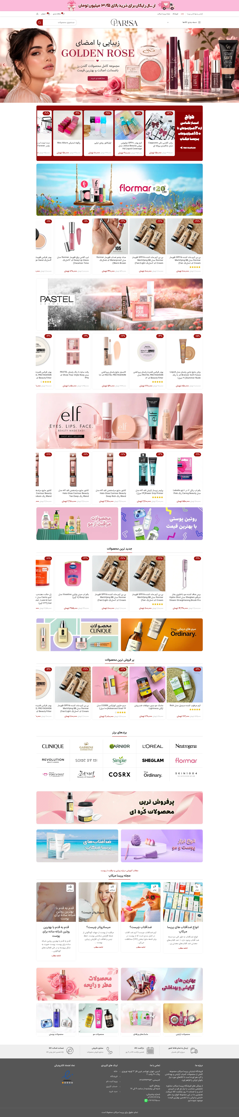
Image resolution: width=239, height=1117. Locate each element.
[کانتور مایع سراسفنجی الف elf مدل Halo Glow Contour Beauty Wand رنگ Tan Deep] (73, 469)
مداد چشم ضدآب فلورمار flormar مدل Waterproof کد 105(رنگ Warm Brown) (111, 260)
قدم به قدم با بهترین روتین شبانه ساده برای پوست (56, 931)
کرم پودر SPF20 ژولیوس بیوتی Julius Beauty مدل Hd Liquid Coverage (130, 145)
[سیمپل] (119, 760)
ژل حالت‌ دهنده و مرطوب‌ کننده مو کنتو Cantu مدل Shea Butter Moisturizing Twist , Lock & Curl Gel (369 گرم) (35, 599)
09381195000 (154, 1100)
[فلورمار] (186, 760)
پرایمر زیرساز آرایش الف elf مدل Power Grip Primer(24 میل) (149, 492)
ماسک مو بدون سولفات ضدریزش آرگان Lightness (148, 707)
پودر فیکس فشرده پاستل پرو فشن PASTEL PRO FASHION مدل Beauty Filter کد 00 (36, 375)
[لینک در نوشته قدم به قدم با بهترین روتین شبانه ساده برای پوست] (56, 902)
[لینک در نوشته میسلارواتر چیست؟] (98, 902)
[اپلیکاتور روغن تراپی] (98, 125)
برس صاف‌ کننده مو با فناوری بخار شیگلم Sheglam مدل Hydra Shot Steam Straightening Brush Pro (185, 597)
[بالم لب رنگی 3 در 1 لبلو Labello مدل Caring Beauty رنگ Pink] (185, 469)
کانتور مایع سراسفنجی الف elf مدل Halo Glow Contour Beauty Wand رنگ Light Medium (36, 493)
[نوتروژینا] (186, 746)
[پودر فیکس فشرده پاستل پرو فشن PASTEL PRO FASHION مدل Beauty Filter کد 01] (36, 684)
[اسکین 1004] (186, 774)
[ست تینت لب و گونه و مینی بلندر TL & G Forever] (37, 125)
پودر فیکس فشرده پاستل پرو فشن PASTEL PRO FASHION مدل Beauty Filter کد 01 (36, 708)
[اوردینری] (152, 774)
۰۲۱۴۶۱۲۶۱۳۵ (154, 1097)
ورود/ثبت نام (111, 1081)
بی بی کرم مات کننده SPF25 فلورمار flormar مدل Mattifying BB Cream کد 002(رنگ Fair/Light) (147, 260)
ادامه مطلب (183, 948)
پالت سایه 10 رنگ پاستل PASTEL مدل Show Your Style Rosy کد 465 (74, 375)
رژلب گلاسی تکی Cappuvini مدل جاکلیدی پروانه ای (160, 144)
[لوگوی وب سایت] (123, 22)
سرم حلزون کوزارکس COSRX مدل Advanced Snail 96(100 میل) (111, 707)
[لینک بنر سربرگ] (119, 5)
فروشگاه (113, 1076)
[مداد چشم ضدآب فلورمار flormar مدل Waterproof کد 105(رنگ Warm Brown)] (110, 236)
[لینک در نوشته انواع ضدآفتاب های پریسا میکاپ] (183, 902)
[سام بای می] (86, 760)
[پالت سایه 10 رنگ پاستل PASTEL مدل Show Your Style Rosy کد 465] (73, 351)
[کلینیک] (53, 746)
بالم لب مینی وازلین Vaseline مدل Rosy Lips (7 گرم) (73, 596)
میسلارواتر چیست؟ (98, 927)
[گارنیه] (119, 746)
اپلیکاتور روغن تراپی (102, 143)
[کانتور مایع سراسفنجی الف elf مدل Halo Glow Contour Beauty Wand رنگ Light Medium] (36, 469)
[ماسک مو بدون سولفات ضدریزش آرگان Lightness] (147, 684)
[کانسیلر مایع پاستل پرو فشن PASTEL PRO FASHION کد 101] (110, 351)
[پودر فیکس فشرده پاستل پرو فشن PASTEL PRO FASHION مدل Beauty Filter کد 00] (36, 351)
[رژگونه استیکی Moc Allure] (67, 125)
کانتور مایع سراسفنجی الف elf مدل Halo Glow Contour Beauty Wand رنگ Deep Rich (111, 493)
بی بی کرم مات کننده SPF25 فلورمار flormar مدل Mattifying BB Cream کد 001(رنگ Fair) (185, 260)
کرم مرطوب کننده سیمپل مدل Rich (185, 705)
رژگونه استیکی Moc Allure (68, 143)
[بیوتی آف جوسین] (86, 774)
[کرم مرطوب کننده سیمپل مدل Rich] (185, 684)
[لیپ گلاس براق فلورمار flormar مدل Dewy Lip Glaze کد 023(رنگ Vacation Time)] (73, 236)
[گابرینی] (86, 746)
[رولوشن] (53, 760)
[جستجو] (39, 22)
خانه (115, 1071)
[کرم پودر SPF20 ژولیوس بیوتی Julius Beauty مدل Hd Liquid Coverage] (129, 125)
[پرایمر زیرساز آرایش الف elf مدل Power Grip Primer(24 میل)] (147, 469)
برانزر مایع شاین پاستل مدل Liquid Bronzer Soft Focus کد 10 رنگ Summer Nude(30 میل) (185, 375)
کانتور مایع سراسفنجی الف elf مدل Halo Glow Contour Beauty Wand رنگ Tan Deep (73, 493)
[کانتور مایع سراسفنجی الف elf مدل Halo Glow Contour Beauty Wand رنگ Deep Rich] (110, 469)
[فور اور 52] (53, 774)
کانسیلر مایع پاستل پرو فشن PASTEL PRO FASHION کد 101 (112, 374)
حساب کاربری (111, 1086)
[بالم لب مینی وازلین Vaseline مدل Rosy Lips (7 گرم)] (73, 573)
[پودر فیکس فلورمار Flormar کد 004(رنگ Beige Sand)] (36, 236)
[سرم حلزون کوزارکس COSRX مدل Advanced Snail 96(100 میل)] (110, 684)
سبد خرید (113, 1091)
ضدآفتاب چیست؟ (141, 927)
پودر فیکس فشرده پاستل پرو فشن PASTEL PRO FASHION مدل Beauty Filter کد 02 (148, 375)
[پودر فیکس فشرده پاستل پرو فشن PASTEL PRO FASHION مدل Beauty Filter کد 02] (147, 351)
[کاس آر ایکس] (119, 774)
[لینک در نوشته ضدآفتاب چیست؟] (140, 902)
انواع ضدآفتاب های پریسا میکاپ (183, 929)
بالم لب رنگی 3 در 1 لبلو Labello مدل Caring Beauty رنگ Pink (187, 492)
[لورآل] (152, 746)
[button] (4, 65)
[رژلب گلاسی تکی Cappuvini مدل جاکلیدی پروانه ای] (160, 125)
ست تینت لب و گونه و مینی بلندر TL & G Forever (38, 144)
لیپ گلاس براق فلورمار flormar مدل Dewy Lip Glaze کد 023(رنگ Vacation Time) (73, 260)
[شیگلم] (152, 760)
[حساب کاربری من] (37, 14)
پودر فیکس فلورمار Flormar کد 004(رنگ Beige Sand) (37, 259)
